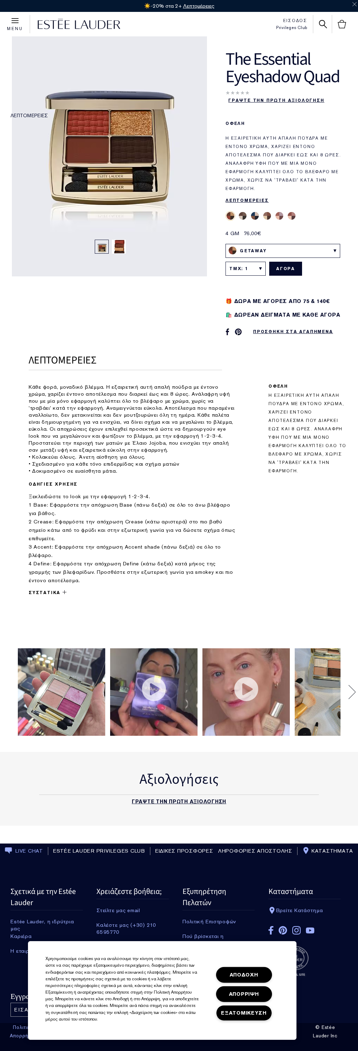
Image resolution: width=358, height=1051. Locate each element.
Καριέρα (20, 936)
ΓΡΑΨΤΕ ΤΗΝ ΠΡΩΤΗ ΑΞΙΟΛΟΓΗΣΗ (276, 100)
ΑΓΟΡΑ (285, 268)
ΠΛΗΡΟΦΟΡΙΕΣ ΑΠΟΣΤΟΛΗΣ (253, 850)
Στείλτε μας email (118, 910)
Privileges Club (291, 27)
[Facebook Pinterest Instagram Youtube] (304, 928)
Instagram (296, 930)
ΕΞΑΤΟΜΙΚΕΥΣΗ (244, 1013)
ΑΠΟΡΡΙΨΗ (244, 994)
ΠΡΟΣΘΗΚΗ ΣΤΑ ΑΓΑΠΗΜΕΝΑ (293, 331)
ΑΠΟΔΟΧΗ (244, 975)
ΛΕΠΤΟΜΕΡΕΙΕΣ (29, 115)
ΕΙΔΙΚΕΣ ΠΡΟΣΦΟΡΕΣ (184, 850)
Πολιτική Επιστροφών (209, 921)
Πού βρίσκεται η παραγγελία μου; (203, 936)
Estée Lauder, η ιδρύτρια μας (42, 921)
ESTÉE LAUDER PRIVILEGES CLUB (99, 850)
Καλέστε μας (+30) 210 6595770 (126, 925)
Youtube (310, 930)
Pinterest (283, 930)
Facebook (270, 930)
